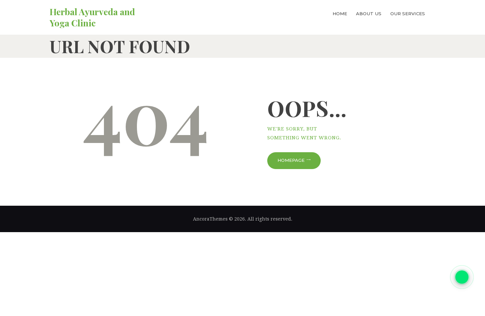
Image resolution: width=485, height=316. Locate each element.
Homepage (291, 160)
